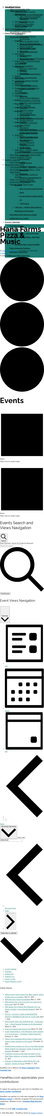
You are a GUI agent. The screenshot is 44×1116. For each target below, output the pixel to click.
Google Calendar (10, 969)
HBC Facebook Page (19, 1109)
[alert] (22, 435)
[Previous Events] (24, 817)
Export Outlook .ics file (13, 981)
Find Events (5, 594)
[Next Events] (6, 819)
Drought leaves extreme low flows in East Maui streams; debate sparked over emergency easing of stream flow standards (24, 1048)
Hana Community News (10, 251)
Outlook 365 (9, 974)
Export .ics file (10, 979)
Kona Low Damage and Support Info (18, 1029)
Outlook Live (9, 976)
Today (2, 824)
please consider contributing (10, 1091)
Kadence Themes (37, 1113)
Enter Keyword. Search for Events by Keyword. (16, 543)
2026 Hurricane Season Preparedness (17, 999)
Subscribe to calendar (8, 933)
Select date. (22, 838)
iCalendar (8, 972)
